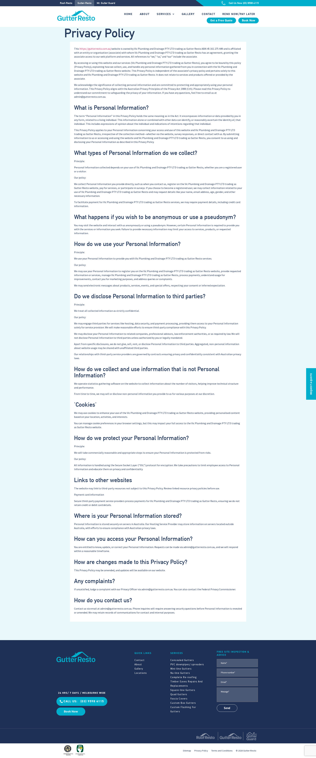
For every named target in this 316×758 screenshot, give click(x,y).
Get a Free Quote (221, 20)
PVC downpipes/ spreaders (187, 664)
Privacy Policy (201, 750)
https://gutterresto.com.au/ (95, 48)
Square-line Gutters (182, 690)
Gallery (188, 14)
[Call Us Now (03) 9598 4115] (223, 3)
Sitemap (187, 750)
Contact (208, 14)
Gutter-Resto (85, 3)
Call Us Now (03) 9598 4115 (244, 3)
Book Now (248, 20)
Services (164, 14)
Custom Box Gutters (183, 702)
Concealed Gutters (182, 660)
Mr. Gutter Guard (106, 3)
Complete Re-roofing (183, 677)
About (145, 14)
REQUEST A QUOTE (311, 384)
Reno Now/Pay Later (238, 14)
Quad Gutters (178, 694)
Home (128, 14)
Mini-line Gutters (181, 668)
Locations (140, 672)
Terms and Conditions (222, 750)
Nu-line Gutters (180, 672)
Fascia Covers (179, 698)
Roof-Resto (66, 3)
